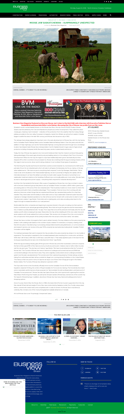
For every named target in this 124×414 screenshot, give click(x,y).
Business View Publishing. (59, 407)
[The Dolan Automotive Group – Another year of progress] (100, 326)
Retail (87, 15)
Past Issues (30, 1)
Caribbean (108, 8)
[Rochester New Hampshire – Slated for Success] (24, 326)
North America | (93, 8)
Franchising (43, 15)
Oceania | (101, 8)
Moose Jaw (91, 247)
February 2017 (52, 20)
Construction (18, 15)
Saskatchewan (92, 253)
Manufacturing (65, 15)
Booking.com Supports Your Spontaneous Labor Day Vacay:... (49, 338)
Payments (46, 1)
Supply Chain (96, 15)
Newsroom (39, 1)
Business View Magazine (58, 25)
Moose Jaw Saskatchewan (95, 250)
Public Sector (78, 15)
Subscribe (54, 1)
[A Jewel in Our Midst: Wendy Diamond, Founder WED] (74, 326)
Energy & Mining (30, 15)
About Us (15, 1)
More (105, 15)
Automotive (53, 15)
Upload (61, 1)
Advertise (22, 1)
